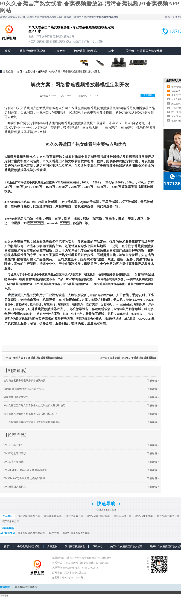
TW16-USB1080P (13, 445)
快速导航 (106, 503)
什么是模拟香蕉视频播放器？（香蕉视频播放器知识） (33, 422)
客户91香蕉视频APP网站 (76, 533)
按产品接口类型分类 (29, 516)
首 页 (7, 50)
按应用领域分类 (53, 516)
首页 (19, 71)
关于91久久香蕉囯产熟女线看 (144, 50)
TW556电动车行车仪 (15, 453)
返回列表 (147, 95)
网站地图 (4, 595)
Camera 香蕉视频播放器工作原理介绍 (24, 389)
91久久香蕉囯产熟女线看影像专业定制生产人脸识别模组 (34, 405)
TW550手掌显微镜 (14, 461)
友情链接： (6, 587)
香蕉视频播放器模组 (32, 50)
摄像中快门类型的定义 (16, 397)
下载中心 (111, 50)
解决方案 (43, 71)
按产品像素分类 (74, 516)
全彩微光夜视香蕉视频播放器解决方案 (25, 380)
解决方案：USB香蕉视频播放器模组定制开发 (38, 357)
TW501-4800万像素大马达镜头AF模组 (24, 478)
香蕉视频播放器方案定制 (31, 533)
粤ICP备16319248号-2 (73, 577)
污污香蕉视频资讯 (85, 50)
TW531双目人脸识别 (15, 486)
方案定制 (59, 50)
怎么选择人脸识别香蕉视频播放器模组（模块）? (30, 414)
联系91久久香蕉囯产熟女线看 (22, 59)
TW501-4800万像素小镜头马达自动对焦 (25, 470)
